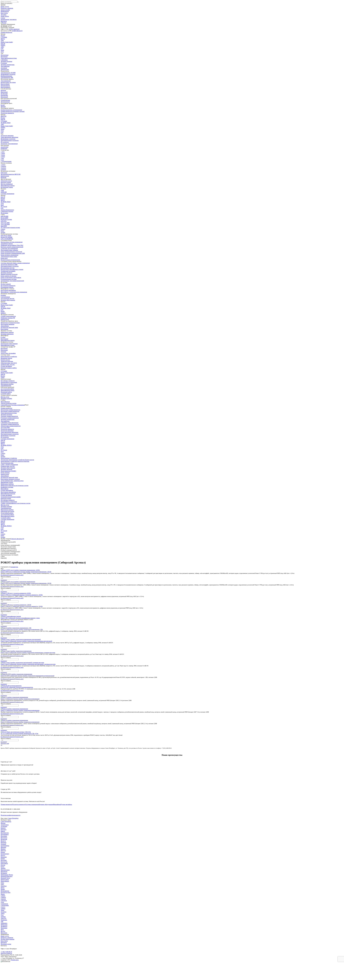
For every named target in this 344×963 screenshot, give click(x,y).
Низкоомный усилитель (8, 74)
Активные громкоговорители (10, 424)
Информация (5, 11)
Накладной (4, 92)
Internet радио (5, 176)
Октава (3, 232)
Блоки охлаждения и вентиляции (11, 277)
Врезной (3, 90)
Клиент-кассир (5, 360)
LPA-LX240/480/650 (7, 239)
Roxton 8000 (4, 218)
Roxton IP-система (6, 219)
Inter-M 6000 (4, 216)
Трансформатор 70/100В (8, 72)
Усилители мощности (7, 429)
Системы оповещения (7, 439)
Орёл (2, 884)
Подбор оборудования (7, 939)
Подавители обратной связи (9, 327)
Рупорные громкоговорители (10, 418)
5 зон (2, 158)
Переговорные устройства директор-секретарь (15, 461)
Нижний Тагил (5, 878)
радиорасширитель (17, 687)
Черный (3, 106)
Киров (3, 858)
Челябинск (4, 926)
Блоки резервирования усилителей (11, 251)
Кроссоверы (4, 329)
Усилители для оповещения (9, 143)
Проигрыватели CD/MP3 (8, 471)
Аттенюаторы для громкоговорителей (12, 280)
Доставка (3, 14)
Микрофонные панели (8, 185)
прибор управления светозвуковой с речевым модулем (28, 664)
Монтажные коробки (7, 384)
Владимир (4, 836)
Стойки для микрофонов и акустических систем (15, 503)
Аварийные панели (7, 243)
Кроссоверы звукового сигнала (10, 479)
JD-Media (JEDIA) (6, 445)
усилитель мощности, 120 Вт (22, 595)
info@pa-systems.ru (6, 953)
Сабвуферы (4, 60)
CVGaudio (4, 37)
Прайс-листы (5, 16)
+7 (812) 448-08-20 (6, 952)
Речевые (3, 295)
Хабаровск (4, 923)
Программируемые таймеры (9, 250)
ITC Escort (4, 206)
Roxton (3, 35)
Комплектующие (6, 498)
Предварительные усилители (10, 140)
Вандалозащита (5, 87)
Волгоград (4, 837)
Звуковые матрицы (6, 272)
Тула (2, 915)
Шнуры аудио (5, 397)
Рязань (3, 894)
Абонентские (5, 69)
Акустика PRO (5, 427)
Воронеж (3, 842)
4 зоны (3, 156)
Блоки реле (4, 258)
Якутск (3, 931)
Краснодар (4, 862)
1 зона (2, 151)
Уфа (2, 921)
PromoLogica (15, 960)
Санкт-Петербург (13, 818)
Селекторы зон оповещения (9, 248)
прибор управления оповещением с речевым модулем (28, 652)
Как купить (4, 13)
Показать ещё (5, 743)
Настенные (4, 56)
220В (2, 190)
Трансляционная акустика (9, 58)
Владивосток (5, 833)
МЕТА (3, 39)
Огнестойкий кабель (7, 513)
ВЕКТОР (3, 116)
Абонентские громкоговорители (11, 426)
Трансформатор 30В (7, 77)
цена (12, 567)
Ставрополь (4, 903)
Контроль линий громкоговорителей (12, 247)
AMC (2, 47)
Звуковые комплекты (7, 334)
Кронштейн (4, 95)
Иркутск (3, 850)
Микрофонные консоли (8, 493)
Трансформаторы (6, 385)
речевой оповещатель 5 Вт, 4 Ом (19, 733)
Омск (2, 883)
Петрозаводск (5, 891)
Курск (2, 866)
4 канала (3, 169)
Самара (3, 895)
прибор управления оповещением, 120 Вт (26, 571)
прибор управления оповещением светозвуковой (26, 641)
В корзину (4, 580)
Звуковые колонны (6, 61)
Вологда (3, 841)
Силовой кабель (6, 393)
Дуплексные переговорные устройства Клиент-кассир (17, 459)
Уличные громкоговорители (9, 416)
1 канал (3, 164)
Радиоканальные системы (8, 279)
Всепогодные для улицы (8, 82)
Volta (2, 40)
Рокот (2, 230)
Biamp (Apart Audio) (7, 42)
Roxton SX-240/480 (6, 237)
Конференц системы (7, 487)
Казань (3, 852)
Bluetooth (3, 177)
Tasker (2, 377)
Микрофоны (4, 489)
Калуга (3, 855)
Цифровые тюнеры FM (8, 318)
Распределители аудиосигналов (10, 260)
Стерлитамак (5, 905)
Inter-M (3, 43)
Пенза (2, 887)
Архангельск (5, 824)
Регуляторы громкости (8, 380)
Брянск (3, 831)
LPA (2, 48)
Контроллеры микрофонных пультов (12, 269)
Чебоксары (4, 924)
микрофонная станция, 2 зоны (20, 618)
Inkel (2, 205)
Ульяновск (4, 920)
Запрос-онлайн (5, 10)
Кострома (4, 860)
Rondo (3, 311)
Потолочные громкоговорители (10, 410)
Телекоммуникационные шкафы (11, 497)
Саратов (3, 899)
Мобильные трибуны (7, 332)
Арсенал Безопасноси (7, 210)
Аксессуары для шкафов (8, 353)
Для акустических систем (8, 403)
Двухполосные (5, 101)
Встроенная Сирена (7, 187)
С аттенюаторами (6, 161)
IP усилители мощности (8, 285)
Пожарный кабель (6, 392)
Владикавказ (5, 834)
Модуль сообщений (7, 184)
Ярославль (4, 933)
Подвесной (4, 93)
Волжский (4, 839)
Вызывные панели (6, 358)
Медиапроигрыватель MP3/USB (10, 174)
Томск (2, 913)
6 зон (2, 160)
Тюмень (3, 916)
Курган (3, 865)
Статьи (3, 18)
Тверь (2, 910)
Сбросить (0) (17, 539)
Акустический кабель (7, 389)
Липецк (3, 868)
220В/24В (4, 192)
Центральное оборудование (9, 343)
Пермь (3, 889)
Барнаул (3, 828)
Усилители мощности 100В (9, 264)
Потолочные (4, 55)
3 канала (3, 168)
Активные (4, 68)
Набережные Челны (7, 874)
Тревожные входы (6, 181)
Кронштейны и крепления (9, 382)
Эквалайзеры (5, 326)
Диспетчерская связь (7, 463)
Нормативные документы (8, 19)
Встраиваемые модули (7, 268)
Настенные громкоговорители (10, 411)
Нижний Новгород (6, 876)
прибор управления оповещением (20, 699)
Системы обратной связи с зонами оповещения (15, 263)
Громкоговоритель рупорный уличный (12, 111)
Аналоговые (4, 147)
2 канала (3, 166)
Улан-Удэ (3, 918)
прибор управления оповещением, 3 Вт (22, 629)
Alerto (2, 129)
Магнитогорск (5, 870)
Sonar (2, 50)
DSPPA (3, 45)
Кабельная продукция (7, 511)
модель (16, 567)
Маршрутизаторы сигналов (9, 274)
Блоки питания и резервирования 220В (13, 253)
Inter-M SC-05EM (6, 235)
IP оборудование (6, 284)
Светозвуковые (5, 297)
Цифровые (4, 148)
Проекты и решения (7, 8)
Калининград (5, 854)
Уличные (3, 351)
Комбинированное (6, 76)
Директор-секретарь (7, 361)
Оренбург (4, 886)
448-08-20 (14, 29)
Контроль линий (6, 182)
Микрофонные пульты (7, 345)
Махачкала (4, 871)
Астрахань (4, 826)
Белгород (3, 829)
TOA (2, 51)
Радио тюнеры (5, 472)
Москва (3, 823)
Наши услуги (5, 6)
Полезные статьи (6, 944)
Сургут (3, 907)
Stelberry (3, 313)
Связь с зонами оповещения (9, 464)
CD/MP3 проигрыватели (8, 316)
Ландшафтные (5, 66)
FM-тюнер (4, 172)
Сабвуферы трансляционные (9, 422)
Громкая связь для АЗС (8, 364)
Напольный (4, 97)
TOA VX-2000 (5, 222)
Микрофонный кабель (7, 390)
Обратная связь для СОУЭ (9, 363)
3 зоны (3, 155)
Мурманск (4, 873)
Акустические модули (7, 298)
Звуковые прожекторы (7, 64)
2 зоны (3, 153)
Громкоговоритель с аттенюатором (11, 110)
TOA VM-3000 (5, 224)
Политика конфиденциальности (10, 815)
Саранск (3, 897)
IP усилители (5, 142)
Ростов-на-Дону (5, 892)
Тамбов (3, 908)
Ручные (3, 337)
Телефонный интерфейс (8, 271)
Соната (3, 229)
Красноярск (4, 863)
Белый (3, 105)
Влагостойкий (5, 84)
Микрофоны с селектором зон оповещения (14, 292)
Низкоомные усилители (8, 139)
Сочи (2, 902)
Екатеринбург (5, 845)
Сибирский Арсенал (7, 211)
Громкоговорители (6, 408)
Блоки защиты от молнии (8, 276)
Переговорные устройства (9, 356)
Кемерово (4, 857)
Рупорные (4, 63)
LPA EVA (4, 221)
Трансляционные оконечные (9, 137)
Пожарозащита (5, 85)
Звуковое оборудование (8, 468)
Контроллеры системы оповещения (11, 242)
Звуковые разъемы (6, 398)
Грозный (3, 844)
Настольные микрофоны (8, 290)
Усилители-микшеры (7, 135)
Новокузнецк (5, 879)
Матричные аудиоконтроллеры (10, 322)
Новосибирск (5, 881)
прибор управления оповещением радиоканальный (27, 675)
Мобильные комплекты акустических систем (14, 485)
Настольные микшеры (7, 324)
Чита (2, 929)
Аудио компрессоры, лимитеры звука (12, 480)
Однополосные (5, 100)
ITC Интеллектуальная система (10, 227)
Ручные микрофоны (7, 490)
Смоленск (4, 900)
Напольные (4, 350)
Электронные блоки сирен (9, 256)
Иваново (3, 847)
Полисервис (4, 213)
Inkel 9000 (4, 226)
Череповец (4, 928)
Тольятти (3, 912)
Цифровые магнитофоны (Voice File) (12, 245)
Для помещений (6, 81)
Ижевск (3, 849)
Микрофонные (5, 401)
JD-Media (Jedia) (5, 122)
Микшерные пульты (7, 482)
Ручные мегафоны (6, 495)
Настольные (4, 339)
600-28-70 (17, 31)
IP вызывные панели (7, 287)
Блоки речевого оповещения (9, 255)
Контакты (4, 21)
